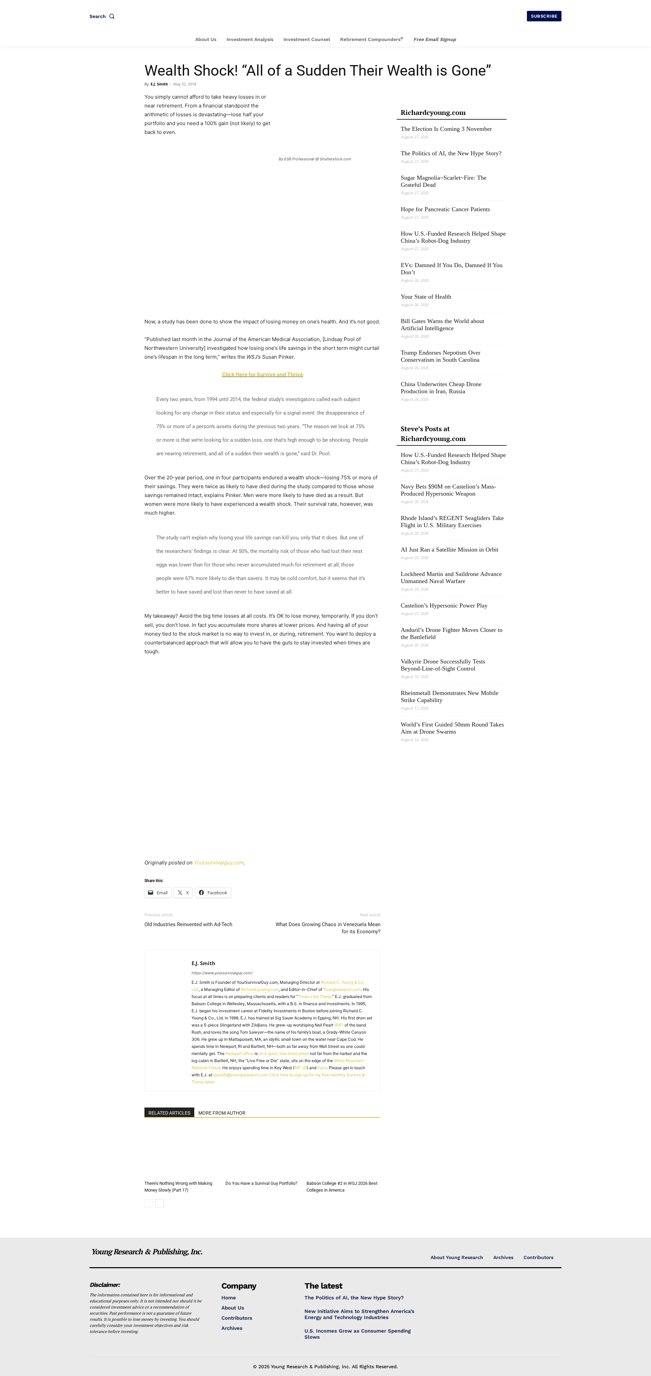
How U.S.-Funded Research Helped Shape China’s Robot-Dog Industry (453, 237)
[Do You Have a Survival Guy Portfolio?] (262, 1152)
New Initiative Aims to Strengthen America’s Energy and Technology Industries (359, 1314)
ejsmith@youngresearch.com (240, 1074)
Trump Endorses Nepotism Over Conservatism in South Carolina (440, 356)
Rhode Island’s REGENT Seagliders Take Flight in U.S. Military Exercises (452, 522)
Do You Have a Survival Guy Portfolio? (261, 1183)
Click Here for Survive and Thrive (262, 374)
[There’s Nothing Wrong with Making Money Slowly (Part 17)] (181, 1152)
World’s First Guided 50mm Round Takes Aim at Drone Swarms (452, 728)
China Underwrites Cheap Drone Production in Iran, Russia (441, 388)
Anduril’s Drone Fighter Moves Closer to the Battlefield (451, 633)
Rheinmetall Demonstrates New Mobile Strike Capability (449, 696)
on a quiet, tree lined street (284, 1053)
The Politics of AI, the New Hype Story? (451, 153)
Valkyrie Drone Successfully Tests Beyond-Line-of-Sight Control (443, 665)
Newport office (239, 1053)
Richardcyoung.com (260, 989)
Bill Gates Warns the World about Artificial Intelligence (442, 325)
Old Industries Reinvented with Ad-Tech (188, 924)
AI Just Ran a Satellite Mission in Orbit (449, 549)
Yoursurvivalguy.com (219, 862)
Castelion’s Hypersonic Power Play (444, 605)
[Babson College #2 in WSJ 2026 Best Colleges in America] (343, 1152)
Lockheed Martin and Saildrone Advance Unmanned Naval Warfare (451, 577)
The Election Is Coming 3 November (446, 128)
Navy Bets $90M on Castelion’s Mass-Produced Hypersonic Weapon (448, 490)
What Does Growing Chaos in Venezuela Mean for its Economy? (328, 928)
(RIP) (338, 1025)
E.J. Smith (159, 83)
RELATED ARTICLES (169, 1113)
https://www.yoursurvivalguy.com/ (222, 973)
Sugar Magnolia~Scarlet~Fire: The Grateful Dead (444, 181)
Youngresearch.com (342, 989)
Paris (322, 1067)
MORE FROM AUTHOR (221, 1113)
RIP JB (300, 1067)
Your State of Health (426, 296)
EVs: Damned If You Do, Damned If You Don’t (451, 269)
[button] (103, 16)
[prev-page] (148, 1203)
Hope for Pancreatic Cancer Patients (445, 209)
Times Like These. (315, 996)
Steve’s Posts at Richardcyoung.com (433, 433)
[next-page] (159, 1203)
